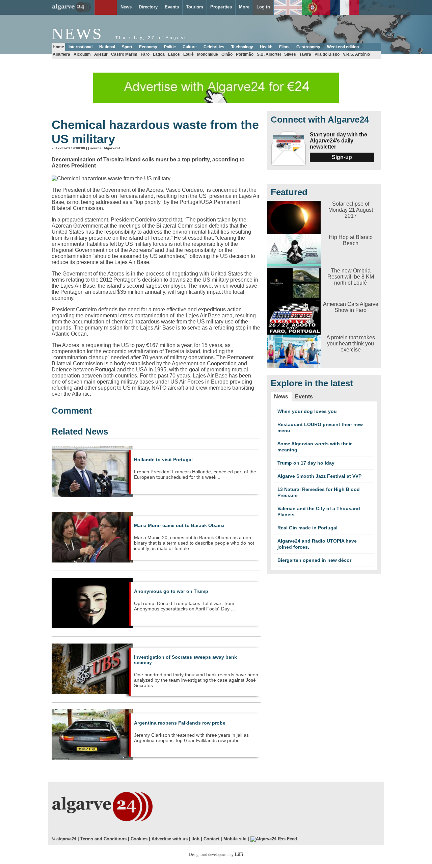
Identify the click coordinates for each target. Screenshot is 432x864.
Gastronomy (308, 47)
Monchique (207, 54)
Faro (145, 54)
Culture (190, 47)
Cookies (139, 838)
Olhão (227, 54)
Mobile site (234, 838)
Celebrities (214, 47)
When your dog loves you (307, 411)
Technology (242, 47)
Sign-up (342, 157)
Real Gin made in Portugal (307, 527)
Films (284, 47)
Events (304, 396)
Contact (211, 838)
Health (266, 47)
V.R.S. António (356, 54)
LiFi (239, 854)
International (80, 47)
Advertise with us (170, 838)
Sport (127, 47)
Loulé (188, 54)
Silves (290, 54)
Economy (148, 47)
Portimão (244, 54)
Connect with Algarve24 (320, 119)
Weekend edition (343, 47)
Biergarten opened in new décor (314, 560)
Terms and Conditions (103, 838)
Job (195, 838)
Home (58, 47)
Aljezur (101, 54)
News (281, 396)
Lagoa (159, 54)
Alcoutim (82, 54)
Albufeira (61, 54)
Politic (170, 47)
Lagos (174, 54)
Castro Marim (124, 54)
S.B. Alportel (269, 54)
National (107, 47)
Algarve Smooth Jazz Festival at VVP (319, 476)
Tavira (305, 54)
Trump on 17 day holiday (305, 463)
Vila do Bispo (327, 54)
